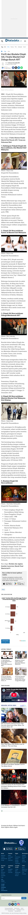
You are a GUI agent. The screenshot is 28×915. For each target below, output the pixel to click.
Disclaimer (10, 911)
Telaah (16, 869)
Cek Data (10, 872)
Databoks (3, 887)
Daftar (24, 898)
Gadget (17, 861)
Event (2, 889)
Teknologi (17, 863)
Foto (23, 872)
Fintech (16, 858)
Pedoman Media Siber (10, 909)
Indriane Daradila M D (14, 63)
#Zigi (3, 589)
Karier (22, 908)
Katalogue (24, 870)
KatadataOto (4, 890)
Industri (3, 857)
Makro (9, 855)
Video (23, 865)
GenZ (24, 47)
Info (2, 879)
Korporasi (10, 860)
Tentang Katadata (9, 908)
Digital (16, 853)
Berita (2, 853)
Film (16, 47)
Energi (2, 860)
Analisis (10, 870)
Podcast (24, 874)
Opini (16, 870)
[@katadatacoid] (18, 904)
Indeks (2, 881)
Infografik (10, 869)
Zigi (5, 51)
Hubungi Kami (18, 911)
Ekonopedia (25, 853)
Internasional (4, 858)
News (23, 867)
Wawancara (17, 872)
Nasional (3, 855)
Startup (16, 860)
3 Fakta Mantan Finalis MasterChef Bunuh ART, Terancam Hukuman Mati (13, 140)
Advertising (16, 908)
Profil (23, 858)
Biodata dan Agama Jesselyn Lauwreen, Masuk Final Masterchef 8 (12, 566)
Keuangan (10, 857)
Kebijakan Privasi (20, 909)
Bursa (9, 858)
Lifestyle (20, 47)
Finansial (10, 853)
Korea (12, 47)
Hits (8, 47)
